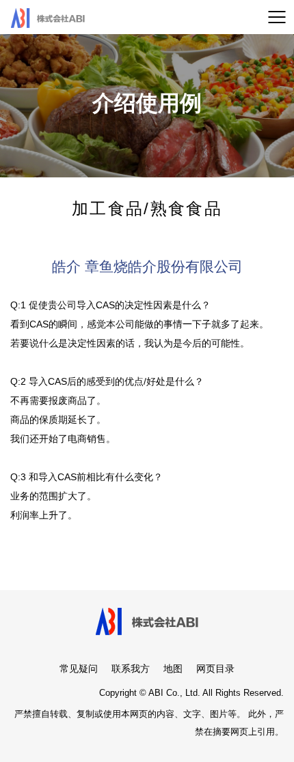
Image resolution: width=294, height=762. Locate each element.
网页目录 (215, 668)
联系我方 (130, 668)
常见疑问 (78, 668)
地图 (173, 668)
